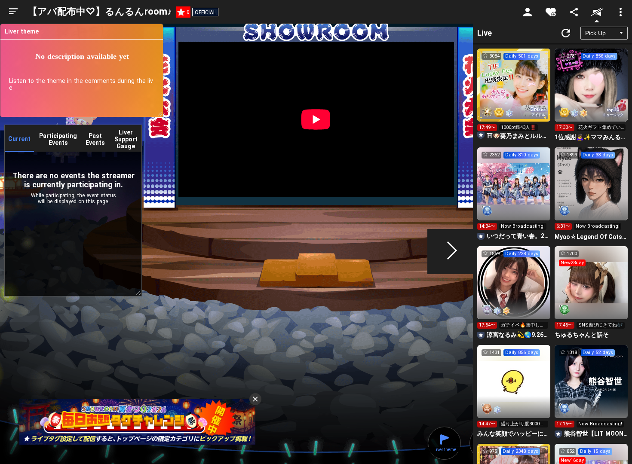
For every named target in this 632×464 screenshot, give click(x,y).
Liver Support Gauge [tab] (126, 139)
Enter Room (514, 93)
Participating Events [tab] (58, 139)
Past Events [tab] (95, 139)
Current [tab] (19, 138)
